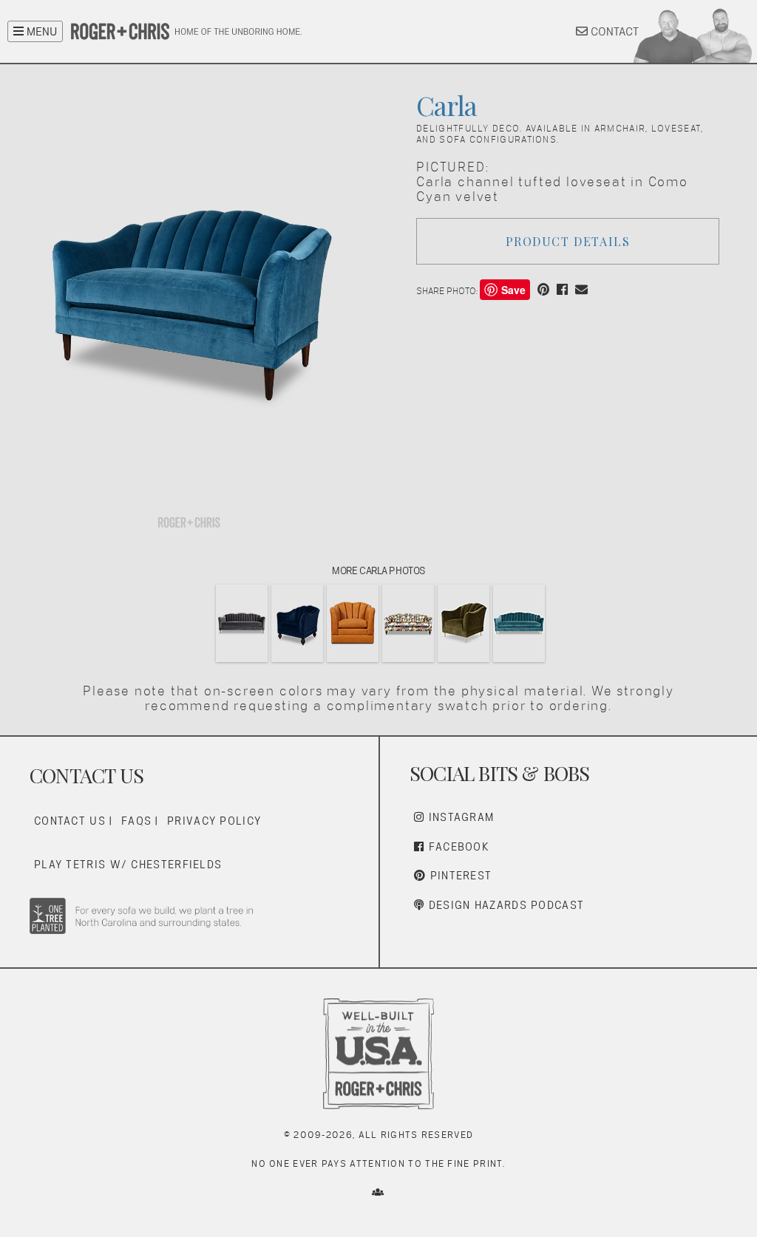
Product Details (568, 241)
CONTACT (613, 31)
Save (513, 289)
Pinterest (459, 875)
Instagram (459, 817)
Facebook (456, 846)
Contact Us (70, 820)
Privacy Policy (214, 820)
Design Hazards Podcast (504, 905)
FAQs (136, 820)
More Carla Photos (378, 570)
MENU (40, 31)
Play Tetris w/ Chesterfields (128, 864)
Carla (446, 105)
